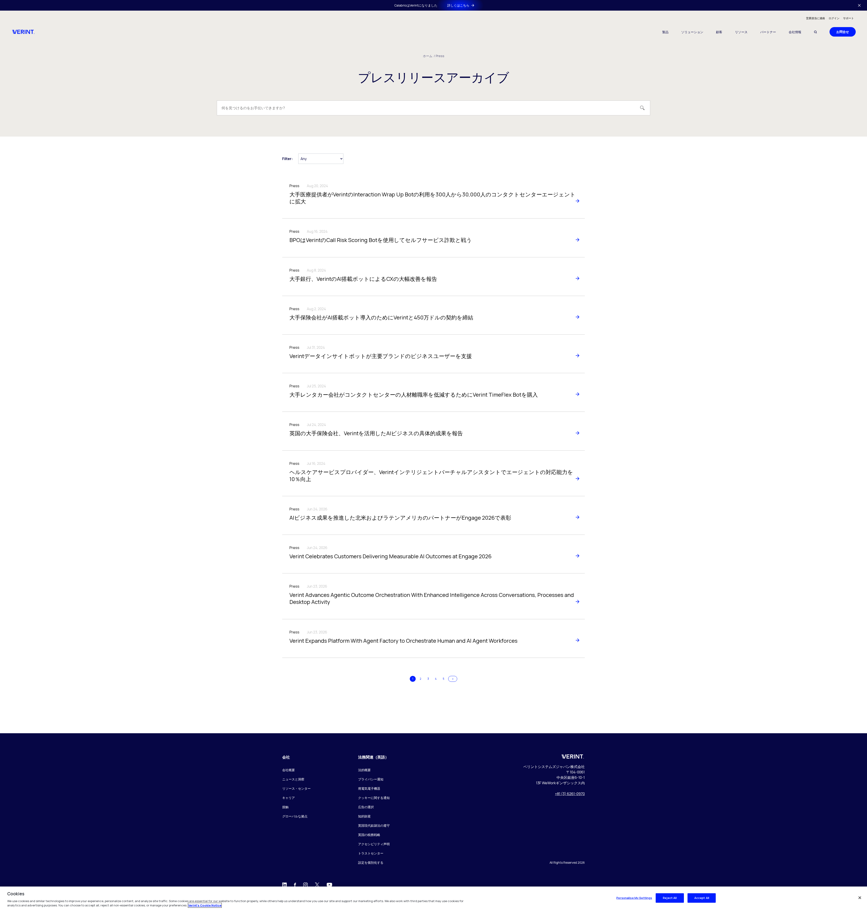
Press (440, 56)
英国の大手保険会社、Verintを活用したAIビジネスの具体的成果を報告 (376, 433)
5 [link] (443, 679)
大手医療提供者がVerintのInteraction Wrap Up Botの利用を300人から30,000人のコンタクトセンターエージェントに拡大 (432, 198)
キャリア (288, 798)
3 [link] (428, 679)
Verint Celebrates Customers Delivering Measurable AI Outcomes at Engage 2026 (390, 556)
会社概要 (288, 770)
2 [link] (420, 679)
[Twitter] (317, 886)
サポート (848, 18)
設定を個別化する (370, 863)
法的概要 (364, 770)
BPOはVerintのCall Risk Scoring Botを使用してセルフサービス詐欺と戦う (380, 240)
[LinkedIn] (284, 886)
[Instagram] (305, 886)
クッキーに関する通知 (374, 798)
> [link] (453, 679)
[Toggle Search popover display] (815, 31)
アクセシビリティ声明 (374, 844)
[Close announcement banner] (859, 5)
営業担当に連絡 (815, 18)
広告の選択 (366, 807)
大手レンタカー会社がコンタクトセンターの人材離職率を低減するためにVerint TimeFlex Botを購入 (413, 394)
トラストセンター (370, 853)
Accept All (701, 898)
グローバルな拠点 (295, 816)
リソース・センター (296, 788)
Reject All (670, 898)
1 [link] (412, 679)
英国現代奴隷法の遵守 (374, 825)
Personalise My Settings (634, 898)
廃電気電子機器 (369, 788)
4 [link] (436, 679)
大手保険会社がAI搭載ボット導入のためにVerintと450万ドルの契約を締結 (381, 317)
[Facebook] (295, 885)
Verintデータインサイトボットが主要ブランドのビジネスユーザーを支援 (380, 356)
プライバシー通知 (370, 779)
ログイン (834, 18)
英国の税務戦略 (369, 835)
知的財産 (364, 816)
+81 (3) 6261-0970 (570, 793)
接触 (285, 807)
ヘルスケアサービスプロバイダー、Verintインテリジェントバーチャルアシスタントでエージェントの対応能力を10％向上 (431, 475)
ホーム (429, 56)
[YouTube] (329, 886)
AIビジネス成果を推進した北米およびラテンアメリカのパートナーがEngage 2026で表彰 (400, 517)
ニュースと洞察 (293, 779)
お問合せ (842, 32)
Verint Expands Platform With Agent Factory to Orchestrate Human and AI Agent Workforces (403, 640)
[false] (860, 898)
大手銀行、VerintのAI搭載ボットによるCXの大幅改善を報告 (363, 278)
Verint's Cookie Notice (204, 905)
